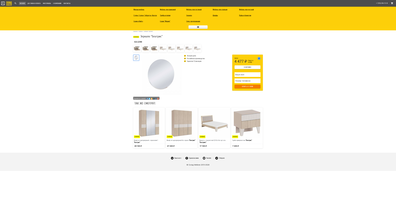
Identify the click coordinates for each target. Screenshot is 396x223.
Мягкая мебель (139, 10)
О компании (57, 3)
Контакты (67, 3)
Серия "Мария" (165, 21)
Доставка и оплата (34, 3)
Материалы (47, 3)
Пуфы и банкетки (245, 15)
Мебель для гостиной (194, 10)
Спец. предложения (193, 21)
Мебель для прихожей (168, 10)
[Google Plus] (158, 98)
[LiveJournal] (156, 98)
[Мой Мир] (154, 98)
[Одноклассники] (152, 98)
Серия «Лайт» (138, 21)
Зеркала (189, 15)
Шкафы (215, 15)
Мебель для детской (246, 10)
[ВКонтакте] (147, 98)
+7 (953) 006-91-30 (382, 3)
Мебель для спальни (220, 10)
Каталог (22, 3)
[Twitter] (149, 98)
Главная (135, 31)
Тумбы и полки (165, 15)
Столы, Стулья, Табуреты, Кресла (145, 15)
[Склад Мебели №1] (6, 3)
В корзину (247, 67)
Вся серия (138, 42)
